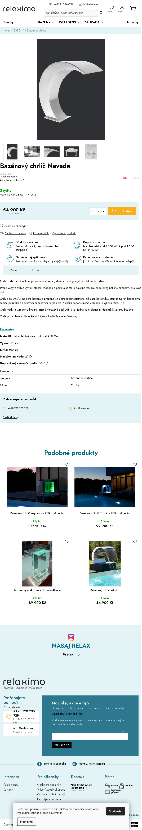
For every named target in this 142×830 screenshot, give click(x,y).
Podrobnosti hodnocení (12, 180)
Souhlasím (115, 811)
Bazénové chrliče (82, 378)
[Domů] (7, 30)
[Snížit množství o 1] (98, 211)
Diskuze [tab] (35, 270)
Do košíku (125, 211)
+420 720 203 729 (18, 408)
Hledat (101, 12)
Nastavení (26, 822)
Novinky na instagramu (92, 764)
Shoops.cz (132, 815)
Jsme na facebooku (54, 764)
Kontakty (8, 790)
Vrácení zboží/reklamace (51, 790)
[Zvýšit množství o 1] (103, 211)
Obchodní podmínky (49, 785)
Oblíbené (111, 12)
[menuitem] (8, 22)
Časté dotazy (10, 417)
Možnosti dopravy (15, 233)
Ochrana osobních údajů (51, 794)
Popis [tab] (13, 270)
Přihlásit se (62, 745)
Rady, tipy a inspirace (49, 799)
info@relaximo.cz (82, 408)
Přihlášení (122, 12)
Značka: (131, 178)
